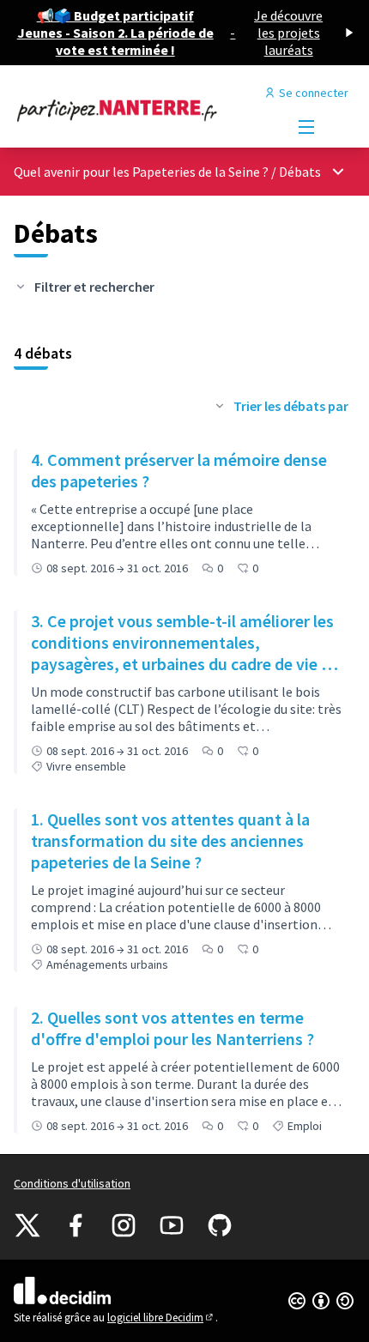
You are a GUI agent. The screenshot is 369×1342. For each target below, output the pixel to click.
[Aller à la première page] (140, 109)
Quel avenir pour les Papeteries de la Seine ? (141, 171)
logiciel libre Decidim (161, 1317)
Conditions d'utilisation (72, 1183)
